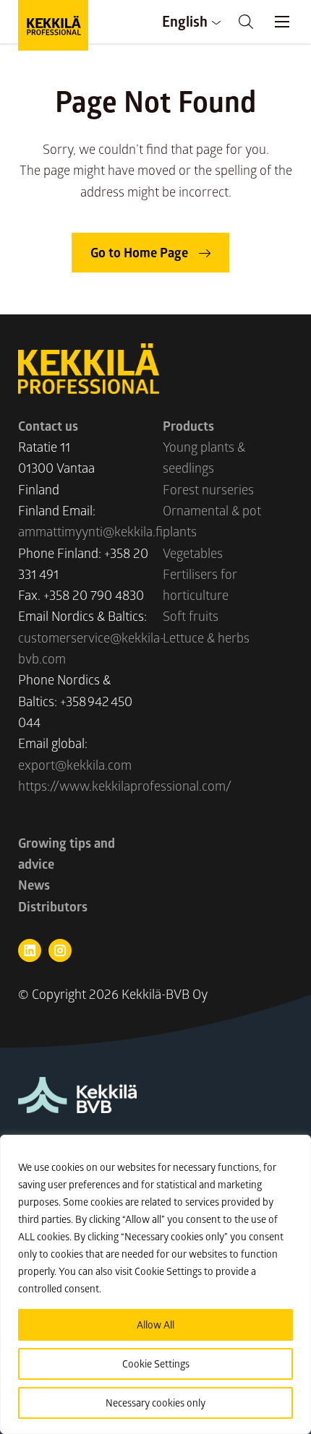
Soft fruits (190, 615)
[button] (246, 21)
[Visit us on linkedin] (29, 950)
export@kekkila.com (75, 764)
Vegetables (193, 553)
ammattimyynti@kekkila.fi (90, 531)
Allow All (155, 1324)
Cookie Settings (155, 1363)
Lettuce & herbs (206, 637)
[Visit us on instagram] (60, 950)
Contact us (48, 425)
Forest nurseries (208, 489)
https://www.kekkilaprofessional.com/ (124, 785)
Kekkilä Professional (53, 25)
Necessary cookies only (155, 1402)
